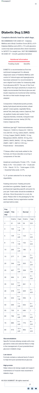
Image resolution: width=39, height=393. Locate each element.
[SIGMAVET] (11, 4)
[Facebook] (28, 388)
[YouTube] (35, 388)
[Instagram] (32, 388)
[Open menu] (35, 3)
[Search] (30, 384)
